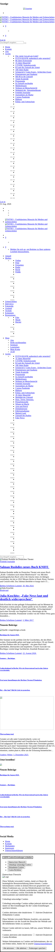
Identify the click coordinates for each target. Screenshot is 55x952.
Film (17, 317)
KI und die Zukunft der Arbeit (27, 67)
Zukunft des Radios (23, 415)
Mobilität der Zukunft (24, 397)
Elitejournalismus (22, 411)
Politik (18, 272)
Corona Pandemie (22, 97)
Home (7, 47)
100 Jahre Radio (22, 70)
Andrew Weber (6, 755)
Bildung (18, 99)
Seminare (14, 345)
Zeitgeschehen (11, 301)
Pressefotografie (21, 402)
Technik (8, 311)
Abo (7, 51)
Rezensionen (10, 315)
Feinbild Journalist (22, 92)
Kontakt (8, 49)
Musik (17, 320)
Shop (7, 338)
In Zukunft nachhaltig (24, 83)
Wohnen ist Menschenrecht (26, 88)
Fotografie (9, 306)
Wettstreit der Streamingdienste (28, 90)
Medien (8, 258)
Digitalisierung (21, 409)
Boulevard (4, 590)
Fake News (20, 418)
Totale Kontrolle (22, 79)
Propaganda (20, 81)
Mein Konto (15, 349)
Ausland (8, 308)
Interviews (9, 304)
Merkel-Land (20, 413)
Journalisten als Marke (24, 95)
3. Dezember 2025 (21, 755)
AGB (12, 352)
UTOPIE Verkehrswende (25, 65)
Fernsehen (19, 265)
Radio (17, 267)
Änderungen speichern (37, 948)
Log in (2, 40)
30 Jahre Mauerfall (22, 395)
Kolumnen (9, 313)
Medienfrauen (21, 86)
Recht (17, 270)
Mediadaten (10, 846)
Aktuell (8, 256)
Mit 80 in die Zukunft (24, 76)
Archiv (8, 54)
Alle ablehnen (21, 948)
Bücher (18, 322)
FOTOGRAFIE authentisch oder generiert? (33, 58)
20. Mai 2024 (28, 586)
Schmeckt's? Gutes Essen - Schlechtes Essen (33, 72)
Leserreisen (14, 347)
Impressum (9, 848)
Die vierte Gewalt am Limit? (26, 56)
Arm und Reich (21, 406)
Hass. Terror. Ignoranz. (24, 399)
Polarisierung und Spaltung (26, 74)
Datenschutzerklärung (14, 850)
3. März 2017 (28, 620)
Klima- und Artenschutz (25, 102)
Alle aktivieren (8, 948)
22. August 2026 (30, 653)
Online (18, 260)
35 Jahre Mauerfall (22, 63)
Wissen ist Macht (22, 404)
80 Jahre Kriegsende (23, 61)
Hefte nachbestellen (18, 342)
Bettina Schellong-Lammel (11, 586)
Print (17, 263)
